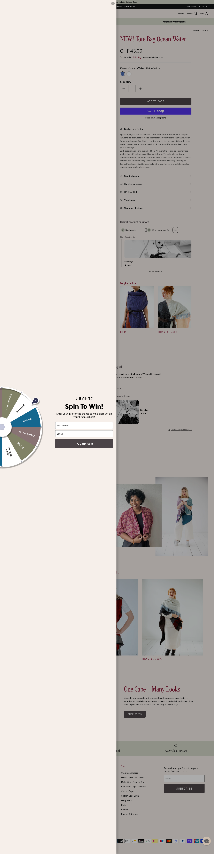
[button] (206, 841)
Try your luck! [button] (84, 443)
